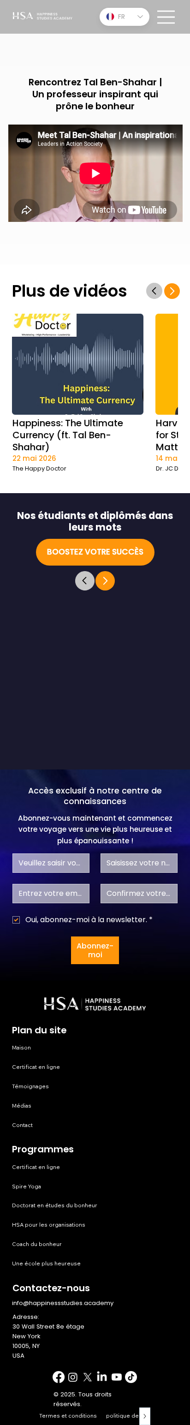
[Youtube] (117, 1377)
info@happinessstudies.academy (62, 1303)
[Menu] (166, 17)
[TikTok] (131, 1377)
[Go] (154, 291)
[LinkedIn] (102, 1377)
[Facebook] (59, 1377)
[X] (88, 1377)
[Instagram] (73, 1377)
